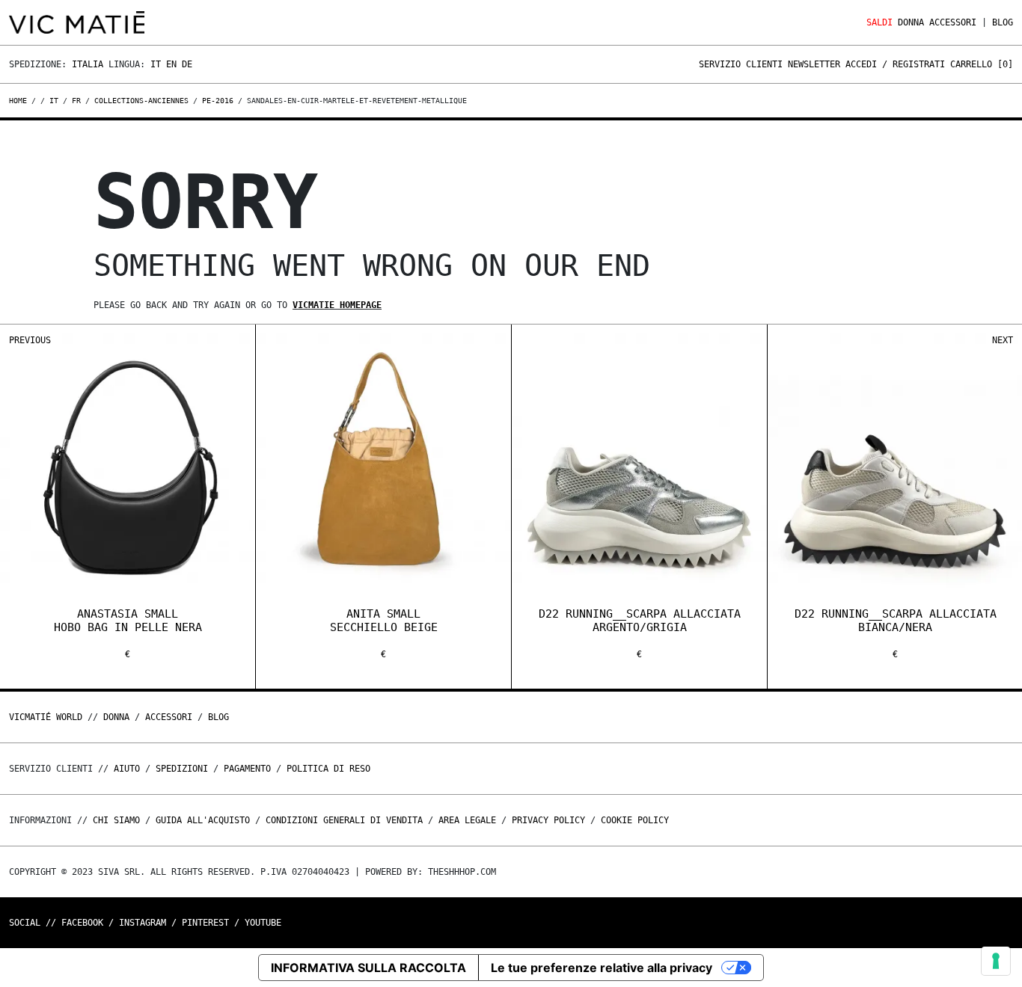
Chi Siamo (116, 820)
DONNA (911, 22)
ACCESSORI (952, 22)
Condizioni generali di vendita (344, 820)
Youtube (263, 922)
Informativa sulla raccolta (368, 967)
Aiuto (127, 768)
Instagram (142, 922)
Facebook (82, 922)
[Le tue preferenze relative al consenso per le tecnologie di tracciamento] (996, 961)
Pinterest (205, 922)
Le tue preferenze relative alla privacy (601, 967)
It (155, 64)
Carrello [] (981, 64)
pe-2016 (217, 100)
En (171, 64)
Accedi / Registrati (895, 64)
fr (76, 100)
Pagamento (247, 768)
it (53, 100)
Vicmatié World (45, 717)
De (187, 64)
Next (1002, 340)
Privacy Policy (548, 820)
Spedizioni (182, 768)
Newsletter (814, 64)
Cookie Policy (635, 820)
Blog (1002, 22)
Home (20, 100)
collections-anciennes (141, 100)
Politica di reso (328, 768)
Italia (87, 64)
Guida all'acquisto (203, 820)
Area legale (467, 820)
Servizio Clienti (741, 64)
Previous (30, 340)
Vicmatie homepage (337, 305)
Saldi (879, 22)
